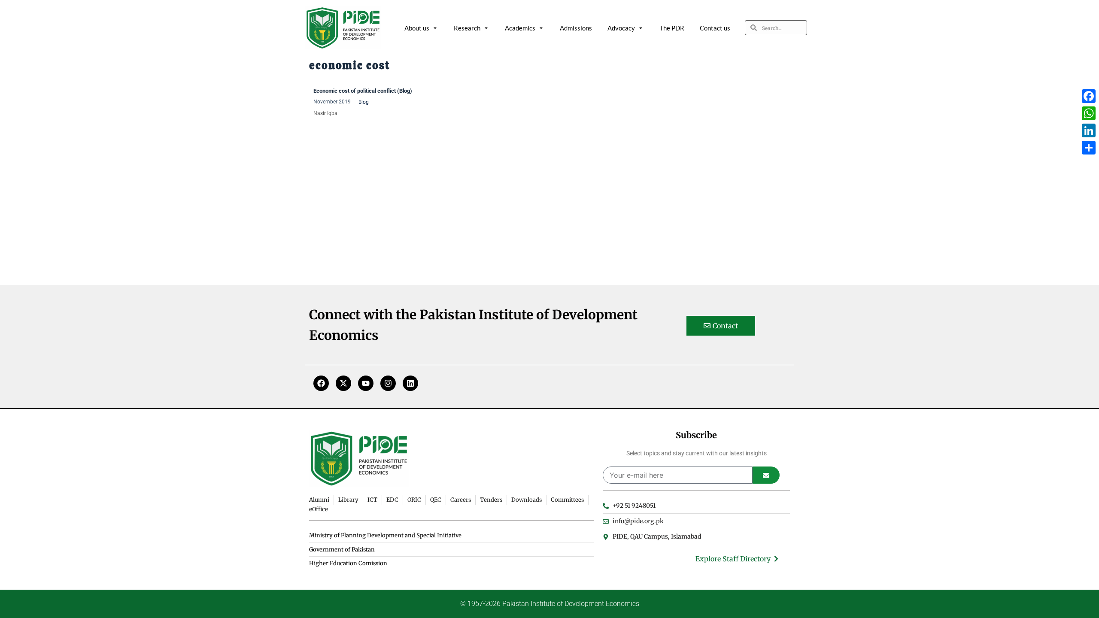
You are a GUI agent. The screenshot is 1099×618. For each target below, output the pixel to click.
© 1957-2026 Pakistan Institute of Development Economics (549, 604)
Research (467, 28)
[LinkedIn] (1088, 130)
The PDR (671, 28)
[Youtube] (365, 383)
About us (416, 28)
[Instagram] (388, 383)
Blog (363, 102)
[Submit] (766, 475)
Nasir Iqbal (326, 113)
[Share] (1088, 147)
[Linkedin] (410, 383)
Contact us (715, 28)
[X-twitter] (343, 383)
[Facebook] (321, 383)
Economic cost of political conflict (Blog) (362, 91)
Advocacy (621, 28)
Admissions (576, 28)
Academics (520, 28)
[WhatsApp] (1088, 113)
